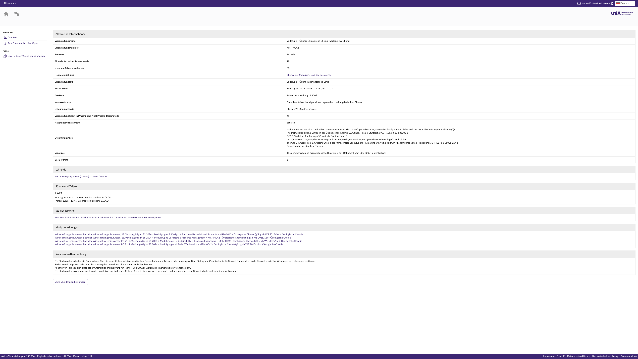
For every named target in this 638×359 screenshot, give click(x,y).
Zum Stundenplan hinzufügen (23, 43)
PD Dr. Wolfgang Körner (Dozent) (72, 177)
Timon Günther (99, 177)
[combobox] (625, 3)
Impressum (549, 356)
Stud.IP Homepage (622, 13)
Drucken (12, 37)
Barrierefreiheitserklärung (605, 356)
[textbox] (625, 3)
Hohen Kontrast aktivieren (595, 3)
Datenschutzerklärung (578, 356)
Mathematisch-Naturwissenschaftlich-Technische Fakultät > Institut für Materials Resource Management (108, 218)
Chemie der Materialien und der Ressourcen (309, 75)
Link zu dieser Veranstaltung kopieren (27, 56)
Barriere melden (629, 356)
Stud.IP (561, 356)
